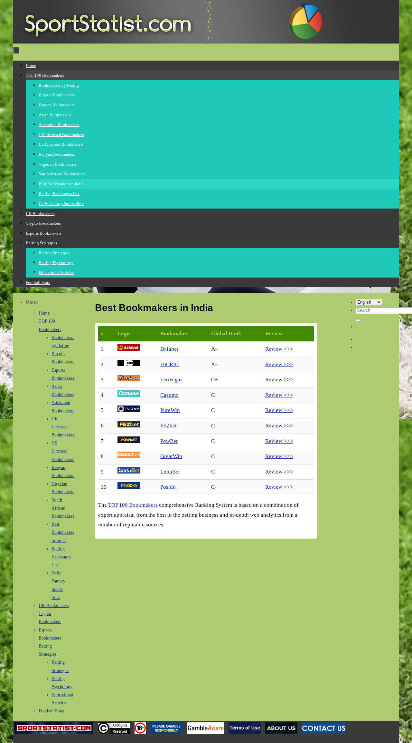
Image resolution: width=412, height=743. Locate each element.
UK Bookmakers (54, 605)
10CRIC (169, 364)
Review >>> (279, 349)
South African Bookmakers (63, 508)
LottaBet (170, 472)
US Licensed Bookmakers (63, 451)
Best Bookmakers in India (63, 532)
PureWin (170, 410)
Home (44, 313)
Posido (168, 487)
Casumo (169, 395)
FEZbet (168, 426)
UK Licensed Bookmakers (63, 426)
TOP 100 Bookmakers (133, 505)
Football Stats (51, 711)
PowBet (169, 441)
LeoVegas (171, 379)
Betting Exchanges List (61, 556)
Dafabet (169, 349)
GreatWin (171, 456)
